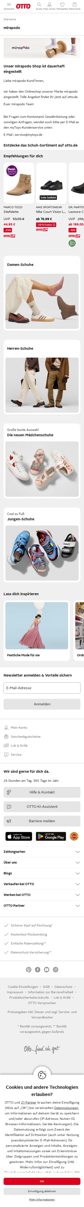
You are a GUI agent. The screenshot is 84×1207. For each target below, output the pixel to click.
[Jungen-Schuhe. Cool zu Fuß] (42, 545)
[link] (74, 836)
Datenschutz (63, 987)
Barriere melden (42, 821)
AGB (46, 987)
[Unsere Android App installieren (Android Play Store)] (51, 836)
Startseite (10, 19)
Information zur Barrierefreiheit (50, 992)
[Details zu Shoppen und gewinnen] (11, 170)
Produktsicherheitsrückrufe (29, 997)
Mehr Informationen (42, 1199)
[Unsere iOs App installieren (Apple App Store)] (18, 836)
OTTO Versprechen (42, 1003)
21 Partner (29, 1102)
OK (42, 1181)
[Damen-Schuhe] (42, 293)
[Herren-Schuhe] (42, 377)
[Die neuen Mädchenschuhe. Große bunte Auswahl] (42, 460)
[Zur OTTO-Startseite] (23, 6)
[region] (42, 1141)
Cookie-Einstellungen (23, 987)
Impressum (15, 992)
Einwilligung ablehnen (42, 1191)
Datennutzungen (66, 1108)
